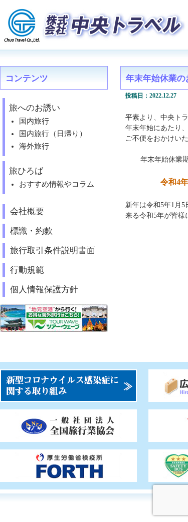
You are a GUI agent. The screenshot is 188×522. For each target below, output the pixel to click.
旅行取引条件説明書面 (52, 250)
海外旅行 (34, 146)
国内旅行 (34, 121)
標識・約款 (31, 231)
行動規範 (27, 270)
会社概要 (27, 211)
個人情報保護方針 (44, 289)
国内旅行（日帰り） (53, 134)
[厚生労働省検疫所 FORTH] (68, 477)
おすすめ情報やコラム (56, 184)
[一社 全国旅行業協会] (68, 437)
